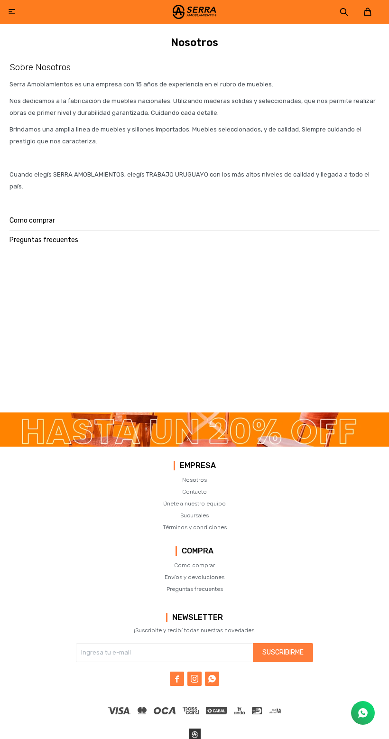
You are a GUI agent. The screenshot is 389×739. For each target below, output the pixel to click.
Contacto (194, 491)
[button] (344, 12)
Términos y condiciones (195, 527)
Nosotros (194, 480)
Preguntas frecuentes (43, 240)
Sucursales (194, 515)
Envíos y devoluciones (194, 577)
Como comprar (32, 220)
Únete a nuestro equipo (194, 503)
